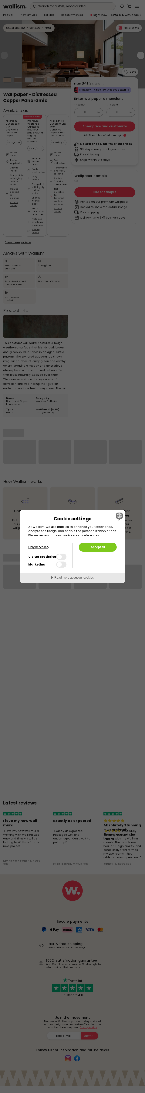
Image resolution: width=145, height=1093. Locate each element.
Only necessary (38, 547)
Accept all (98, 547)
